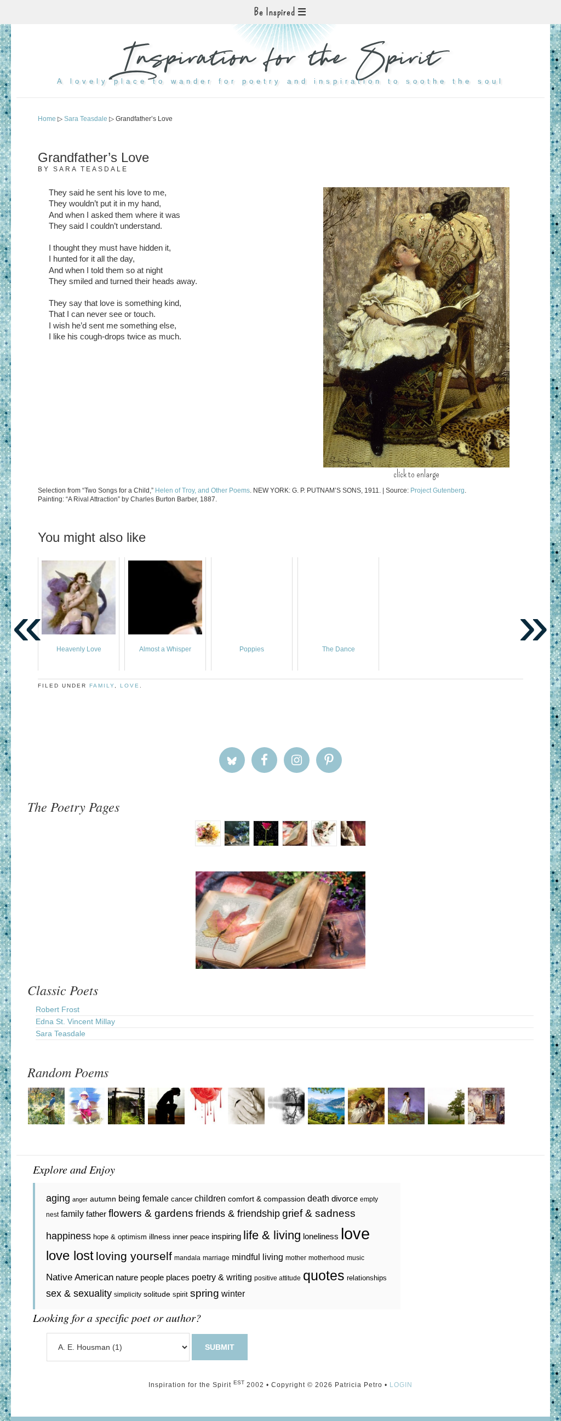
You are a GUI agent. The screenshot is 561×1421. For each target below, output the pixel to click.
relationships (367, 1278)
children (210, 1198)
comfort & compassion (266, 1198)
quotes (324, 1275)
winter (233, 1293)
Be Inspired (274, 12)
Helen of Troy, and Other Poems (202, 490)
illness (159, 1236)
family (102, 686)
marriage (216, 1258)
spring (204, 1293)
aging (58, 1198)
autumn (103, 1198)
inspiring (226, 1236)
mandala (187, 1258)
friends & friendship (238, 1213)
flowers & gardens (150, 1213)
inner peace (191, 1237)
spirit (180, 1294)
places (178, 1277)
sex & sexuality (79, 1293)
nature (127, 1277)
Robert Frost (57, 1009)
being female (143, 1198)
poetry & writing (222, 1277)
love (130, 686)
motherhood (326, 1258)
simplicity (127, 1294)
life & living (272, 1235)
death (318, 1198)
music (355, 1258)
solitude (157, 1294)
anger (80, 1199)
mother (295, 1258)
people (152, 1277)
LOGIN (401, 1385)
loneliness (321, 1236)
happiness (68, 1236)
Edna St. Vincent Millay (75, 1021)
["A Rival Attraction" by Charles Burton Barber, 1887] (416, 327)
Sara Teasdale (60, 1033)
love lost (70, 1255)
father (96, 1213)
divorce (344, 1198)
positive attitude (277, 1278)
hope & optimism (120, 1237)
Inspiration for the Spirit (280, 60)
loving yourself (134, 1256)
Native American (79, 1277)
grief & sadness (319, 1213)
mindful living (257, 1257)
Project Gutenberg (437, 490)
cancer (181, 1199)
